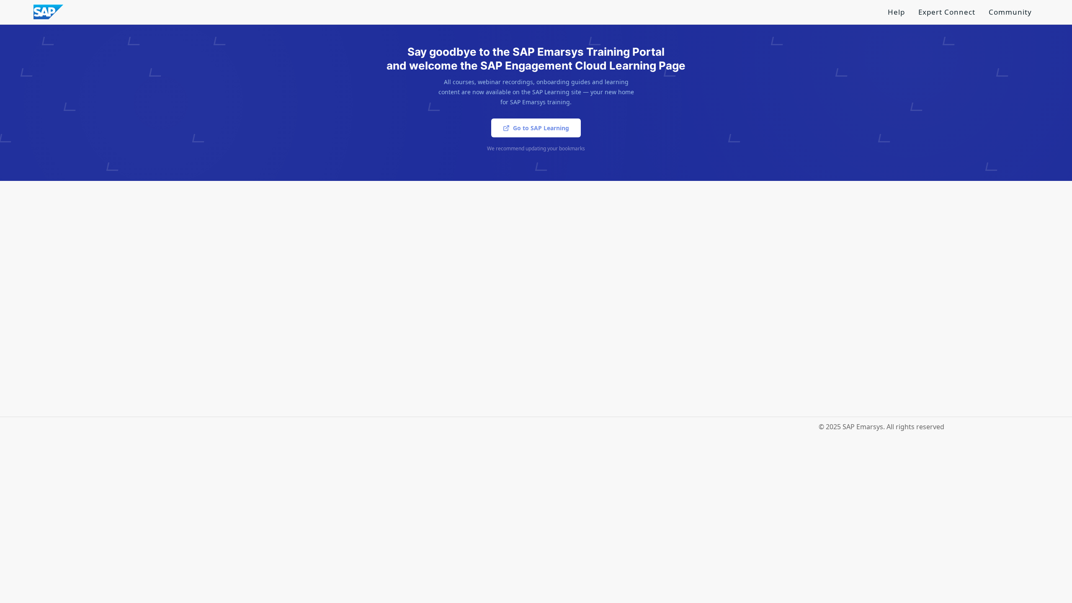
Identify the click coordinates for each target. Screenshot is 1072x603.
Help (896, 12)
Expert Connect (946, 12)
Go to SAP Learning (541, 128)
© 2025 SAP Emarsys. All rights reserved (881, 426)
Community (1010, 12)
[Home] (48, 11)
